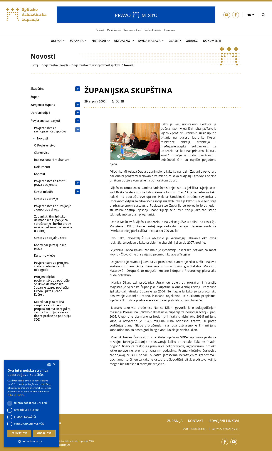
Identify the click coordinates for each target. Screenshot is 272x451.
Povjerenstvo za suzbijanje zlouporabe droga (52, 207)
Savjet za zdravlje (46, 199)
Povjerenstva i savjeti (45, 121)
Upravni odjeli (40, 113)
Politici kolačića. (16, 395)
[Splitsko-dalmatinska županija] (26, 15)
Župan (35, 97)
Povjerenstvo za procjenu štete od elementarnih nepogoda (52, 266)
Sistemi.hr (64, 444)
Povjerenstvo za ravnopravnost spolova (50, 129)
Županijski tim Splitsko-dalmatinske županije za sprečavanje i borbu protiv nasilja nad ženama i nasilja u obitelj (53, 223)
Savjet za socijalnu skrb (50, 238)
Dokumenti (212, 41)
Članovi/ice (41, 153)
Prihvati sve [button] (19, 433)
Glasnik (175, 41)
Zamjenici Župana (43, 105)
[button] (31, 441)
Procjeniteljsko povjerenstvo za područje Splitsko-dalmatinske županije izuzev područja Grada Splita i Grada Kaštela (52, 286)
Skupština (37, 89)
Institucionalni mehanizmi (52, 160)
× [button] (54, 364)
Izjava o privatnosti (225, 428)
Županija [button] (77, 41)
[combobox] (49, 364)
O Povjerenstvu (45, 145)
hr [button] (249, 15)
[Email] (122, 101)
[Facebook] (113, 101)
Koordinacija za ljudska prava (50, 246)
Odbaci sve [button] (44, 433)
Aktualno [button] (122, 41)
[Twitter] (117, 101)
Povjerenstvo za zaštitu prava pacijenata (50, 182)
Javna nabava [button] (149, 41)
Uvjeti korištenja (194, 428)
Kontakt (39, 174)
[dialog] (31, 403)
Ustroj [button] (56, 41)
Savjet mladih (43, 192)
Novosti (42, 138)
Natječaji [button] (99, 41)
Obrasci (192, 41)
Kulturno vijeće (44, 255)
